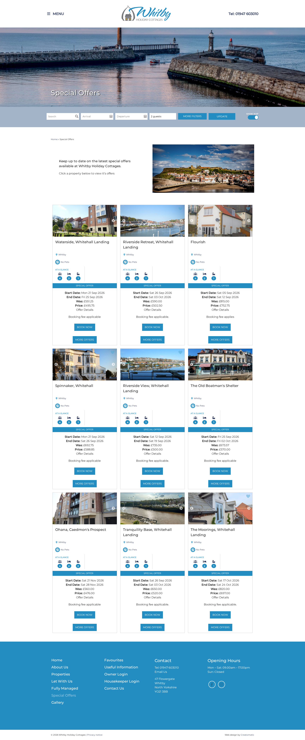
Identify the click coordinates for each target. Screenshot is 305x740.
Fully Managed (64, 688)
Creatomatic (247, 734)
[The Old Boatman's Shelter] (220, 364)
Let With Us (61, 681)
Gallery (57, 702)
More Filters (192, 116)
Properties (60, 674)
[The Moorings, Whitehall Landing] (220, 508)
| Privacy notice (94, 734)
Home (54, 139)
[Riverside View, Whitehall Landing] (152, 364)
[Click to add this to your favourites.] (112, 209)
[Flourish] (220, 221)
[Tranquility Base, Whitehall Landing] (152, 508)
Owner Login (116, 674)
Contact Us (114, 688)
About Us (59, 667)
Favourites (113, 660)
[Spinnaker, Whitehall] (85, 364)
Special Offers (63, 695)
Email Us (161, 672)
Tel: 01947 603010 (243, 14)
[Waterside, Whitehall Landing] (85, 221)
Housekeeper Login (121, 681)
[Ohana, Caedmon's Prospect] (85, 508)
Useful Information (121, 667)
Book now (84, 327)
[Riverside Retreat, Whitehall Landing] (152, 221)
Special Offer (84, 285)
